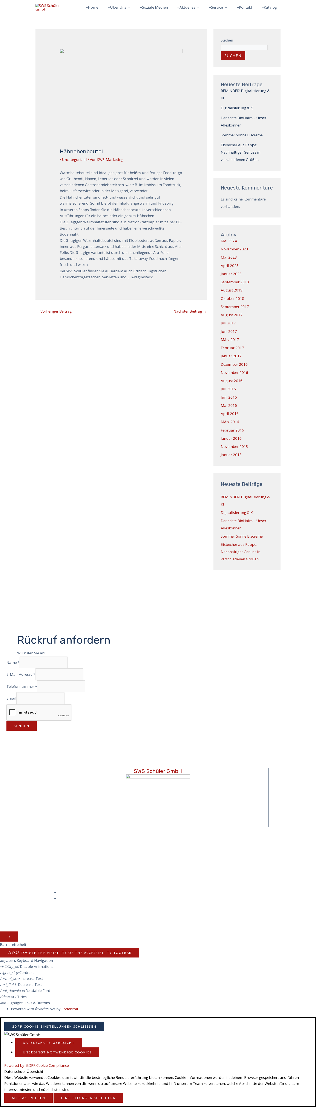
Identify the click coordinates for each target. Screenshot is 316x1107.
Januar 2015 (231, 454)
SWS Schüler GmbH (158, 771)
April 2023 (230, 265)
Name (13, 662)
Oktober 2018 (232, 298)
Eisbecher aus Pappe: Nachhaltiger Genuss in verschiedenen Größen (240, 152)
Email (11, 698)
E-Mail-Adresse (20, 674)
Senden (21, 726)
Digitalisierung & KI (237, 107)
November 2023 (234, 249)
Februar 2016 (232, 430)
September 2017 (235, 306)
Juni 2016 (229, 397)
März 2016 (230, 421)
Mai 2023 (229, 257)
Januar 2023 (231, 273)
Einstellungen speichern (88, 1098)
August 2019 (231, 290)
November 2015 (234, 446)
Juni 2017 (229, 331)
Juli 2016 (228, 388)
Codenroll (69, 1008)
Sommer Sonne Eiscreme (242, 135)
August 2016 (231, 380)
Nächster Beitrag (190, 311)
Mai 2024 (229, 240)
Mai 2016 (229, 405)
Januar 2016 (231, 438)
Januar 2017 (231, 355)
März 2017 (230, 339)
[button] (128, 7)
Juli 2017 (228, 323)
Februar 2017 (232, 347)
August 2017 (231, 314)
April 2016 (230, 413)
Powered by (36, 1065)
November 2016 (234, 372)
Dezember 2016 (234, 364)
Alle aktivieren (28, 1098)
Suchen (227, 40)
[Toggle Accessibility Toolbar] (9, 936)
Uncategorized (74, 159)
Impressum (71, 892)
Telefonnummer (21, 686)
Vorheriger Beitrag (54, 311)
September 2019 (235, 281)
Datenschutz (72, 898)
